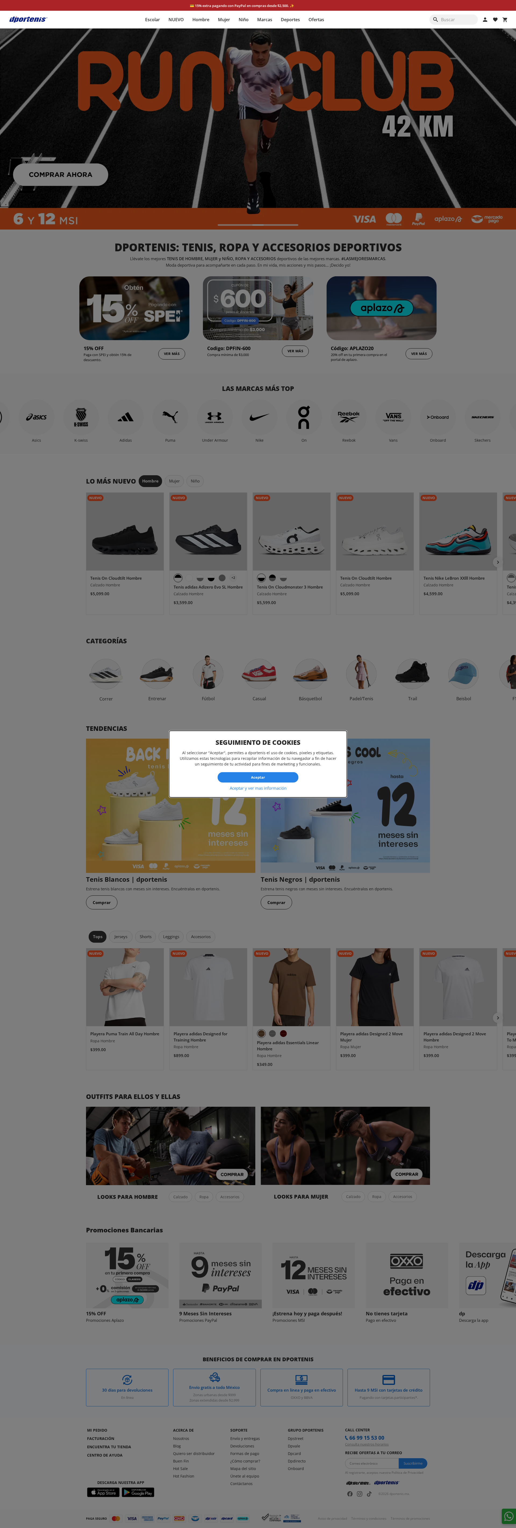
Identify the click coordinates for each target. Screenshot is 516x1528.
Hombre (200, 20)
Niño (244, 20)
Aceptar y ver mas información (258, 787)
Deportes (290, 20)
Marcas (264, 20)
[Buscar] (435, 19)
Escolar (152, 20)
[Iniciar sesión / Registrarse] (485, 19)
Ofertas (316, 20)
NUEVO (176, 20)
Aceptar (258, 777)
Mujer (224, 20)
